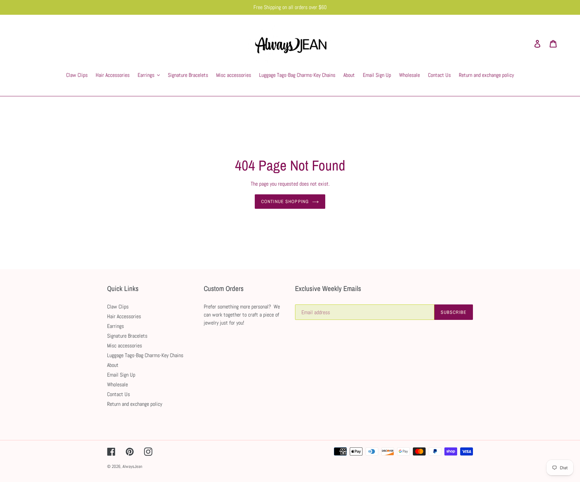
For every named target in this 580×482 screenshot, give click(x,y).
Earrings (115, 326)
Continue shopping (285, 201)
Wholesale (117, 384)
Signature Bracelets (127, 335)
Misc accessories (124, 345)
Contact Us (118, 394)
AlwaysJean (132, 466)
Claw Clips (118, 306)
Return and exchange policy (134, 403)
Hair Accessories (124, 316)
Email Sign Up (121, 374)
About (112, 365)
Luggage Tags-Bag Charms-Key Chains (145, 355)
